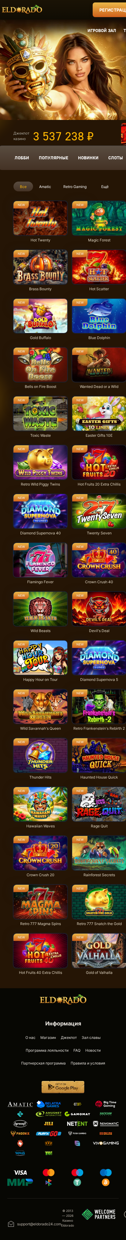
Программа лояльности (47, 1050)
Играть (40, 232)
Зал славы (91, 1037)
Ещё (105, 186)
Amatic (45, 186)
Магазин (48, 1037)
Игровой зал (101, 30)
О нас (30, 1037)
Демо (23, 202)
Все (23, 186)
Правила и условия (88, 1063)
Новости (93, 1050)
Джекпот (69, 1037)
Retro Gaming (75, 186)
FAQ (76, 1050)
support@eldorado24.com (39, 1224)
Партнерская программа (43, 1063)
